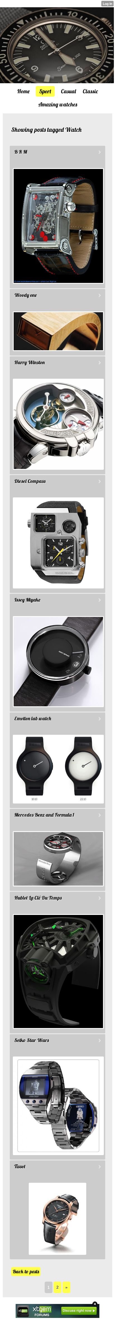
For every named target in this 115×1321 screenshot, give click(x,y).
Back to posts (26, 1271)
